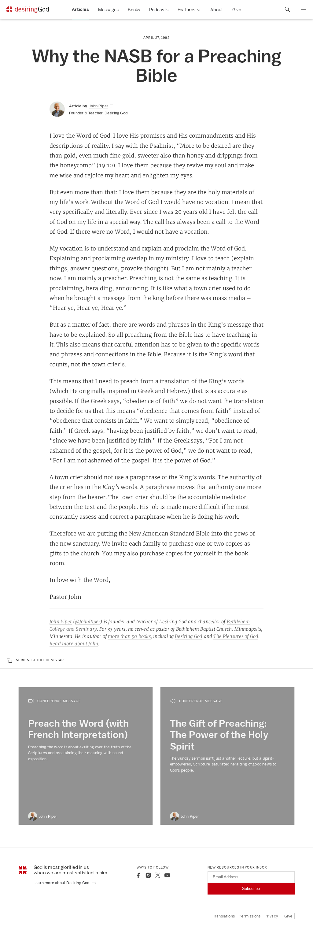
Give (236, 10)
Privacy (271, 916)
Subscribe (251, 888)
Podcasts (158, 10)
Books (134, 10)
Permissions (249, 916)
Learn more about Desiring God (62, 882)
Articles (80, 9)
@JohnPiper (87, 621)
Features (186, 10)
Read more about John (74, 644)
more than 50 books (129, 636)
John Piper (61, 621)
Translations (224, 916)
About (216, 10)
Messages (108, 10)
